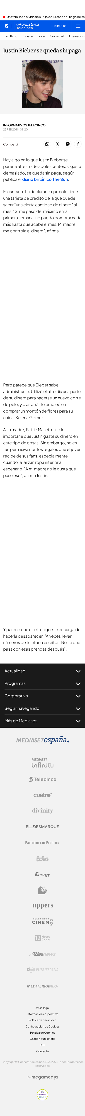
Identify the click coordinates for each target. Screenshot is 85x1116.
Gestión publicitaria (42, 1038)
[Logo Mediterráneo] (42, 986)
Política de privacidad (42, 1020)
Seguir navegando (22, 708)
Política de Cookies (42, 1032)
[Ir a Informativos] (27, 26)
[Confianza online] (42, 1098)
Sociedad (57, 36)
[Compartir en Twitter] (57, 144)
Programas (15, 683)
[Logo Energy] (43, 874)
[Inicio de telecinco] (6, 26)
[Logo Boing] (42, 858)
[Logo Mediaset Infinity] (42, 763)
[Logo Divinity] (42, 811)
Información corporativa (42, 1014)
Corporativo (16, 695)
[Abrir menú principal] (78, 26)
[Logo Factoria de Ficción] (42, 842)
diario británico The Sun (45, 179)
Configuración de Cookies (42, 1026)
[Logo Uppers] (42, 906)
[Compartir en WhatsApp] (47, 144)
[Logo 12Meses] (42, 938)
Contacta (42, 1051)
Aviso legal (42, 1008)
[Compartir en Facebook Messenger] (68, 144)
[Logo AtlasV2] (42, 954)
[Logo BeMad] (42, 890)
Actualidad (15, 670)
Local (41, 36)
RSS (42, 1045)
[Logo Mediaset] (42, 742)
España (27, 36)
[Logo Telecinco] (42, 779)
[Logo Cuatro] (43, 795)
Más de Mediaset (21, 720)
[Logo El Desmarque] (42, 826)
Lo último (11, 36)
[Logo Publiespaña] (42, 970)
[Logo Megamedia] (45, 1077)
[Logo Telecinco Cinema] (42, 922)
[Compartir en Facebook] (78, 144)
